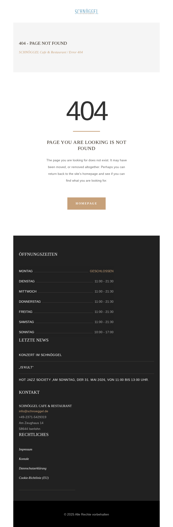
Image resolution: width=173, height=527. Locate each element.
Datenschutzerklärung (32, 468)
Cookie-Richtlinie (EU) (34, 478)
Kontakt (24, 459)
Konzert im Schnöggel (40, 355)
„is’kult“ (26, 367)
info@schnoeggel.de (33, 411)
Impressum (25, 449)
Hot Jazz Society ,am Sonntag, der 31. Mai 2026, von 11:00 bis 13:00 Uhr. (84, 380)
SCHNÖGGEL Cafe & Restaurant (42, 52)
